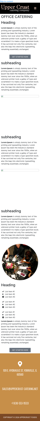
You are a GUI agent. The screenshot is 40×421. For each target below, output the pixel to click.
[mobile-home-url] (15, 8)
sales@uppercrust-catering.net (20, 389)
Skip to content (6, 1)
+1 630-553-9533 (20, 403)
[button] (35, 8)
